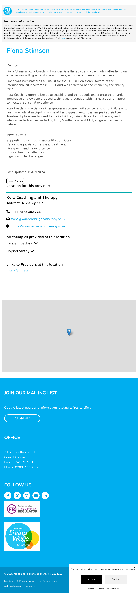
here (63, 38)
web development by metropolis (19, 586)
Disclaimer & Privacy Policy (19, 581)
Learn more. (130, 569)
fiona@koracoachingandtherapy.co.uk (38, 219)
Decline (115, 579)
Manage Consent (96, 588)
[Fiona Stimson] (69, 332)
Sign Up (22, 418)
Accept (91, 579)
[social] (8, 496)
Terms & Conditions (46, 581)
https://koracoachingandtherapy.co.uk (38, 226)
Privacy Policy (112, 588)
